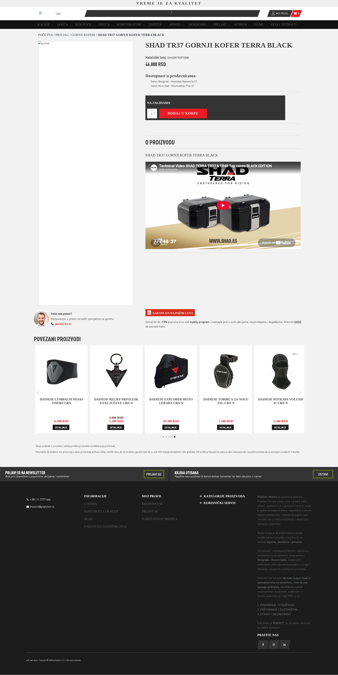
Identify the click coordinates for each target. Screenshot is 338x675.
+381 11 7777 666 (40, 499)
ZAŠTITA (155, 24)
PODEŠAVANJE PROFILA (160, 519)
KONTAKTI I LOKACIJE (101, 511)
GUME (259, 24)
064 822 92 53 (63, 324)
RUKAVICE (83, 24)
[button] (163, 437)
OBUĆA (103, 24)
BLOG (88, 519)
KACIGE (44, 24)
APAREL (175, 24)
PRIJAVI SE (150, 511)
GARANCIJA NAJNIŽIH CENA (105, 526)
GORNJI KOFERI (83, 35)
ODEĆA (62, 24)
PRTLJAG (220, 24)
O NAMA (90, 504)
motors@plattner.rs (42, 506)
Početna (45, 35)
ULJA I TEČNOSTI (283, 24)
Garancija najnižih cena (172, 313)
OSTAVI (323, 474)
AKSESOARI (197, 24)
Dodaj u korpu (183, 113)
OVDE (297, 322)
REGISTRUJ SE (152, 504)
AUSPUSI (240, 24)
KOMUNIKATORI (129, 24)
